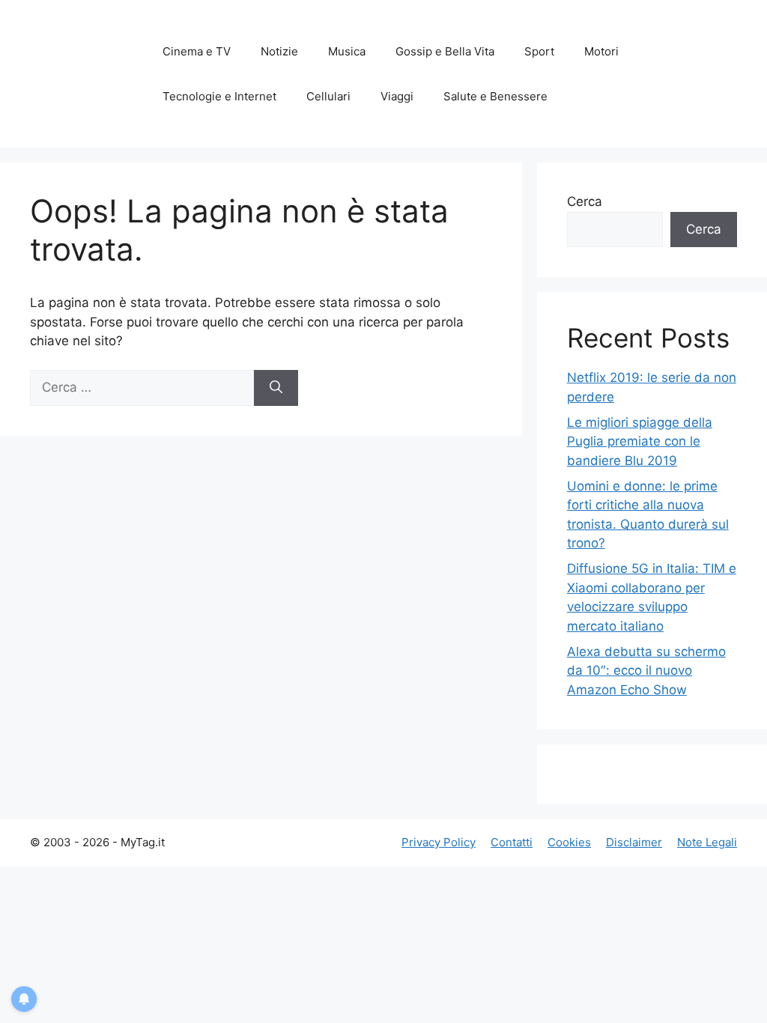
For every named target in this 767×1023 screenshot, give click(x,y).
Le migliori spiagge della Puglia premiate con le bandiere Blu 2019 (639, 441)
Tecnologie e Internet (219, 96)
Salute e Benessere (495, 96)
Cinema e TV (197, 51)
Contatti (512, 842)
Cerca (584, 201)
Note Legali (707, 842)
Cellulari (328, 96)
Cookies (569, 842)
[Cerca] (276, 388)
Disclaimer (634, 842)
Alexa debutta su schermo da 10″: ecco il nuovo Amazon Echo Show (646, 670)
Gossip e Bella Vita (444, 51)
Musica (347, 51)
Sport (539, 51)
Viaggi (397, 96)
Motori (601, 51)
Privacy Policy (438, 842)
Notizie (279, 51)
